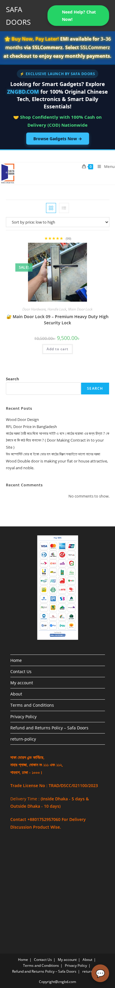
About (16, 694)
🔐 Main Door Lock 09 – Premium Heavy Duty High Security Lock (57, 320)
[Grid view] (51, 208)
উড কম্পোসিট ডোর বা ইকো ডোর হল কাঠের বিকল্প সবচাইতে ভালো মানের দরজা (53, 454)
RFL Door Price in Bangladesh (31, 426)
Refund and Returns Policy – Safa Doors (49, 728)
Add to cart (57, 348)
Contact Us (21, 671)
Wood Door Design (22, 419)
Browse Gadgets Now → (57, 138)
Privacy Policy (23, 716)
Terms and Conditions (32, 705)
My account (21, 682)
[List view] (64, 208)
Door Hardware (34, 309)
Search (12, 378)
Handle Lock (56, 309)
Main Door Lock (80, 309)
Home (16, 660)
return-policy (23, 739)
